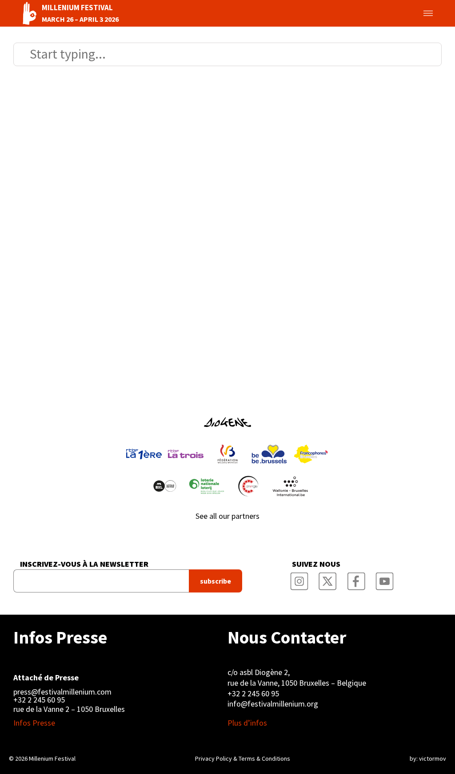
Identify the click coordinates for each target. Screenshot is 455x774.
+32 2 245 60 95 (39, 700)
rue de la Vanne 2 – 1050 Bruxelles (69, 709)
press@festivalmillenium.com (62, 692)
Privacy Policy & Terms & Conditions (242, 758)
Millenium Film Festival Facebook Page (356, 578)
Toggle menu (418, 13)
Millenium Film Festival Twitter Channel (328, 578)
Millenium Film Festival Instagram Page (299, 578)
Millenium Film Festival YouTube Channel (385, 578)
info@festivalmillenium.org (273, 704)
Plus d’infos (247, 723)
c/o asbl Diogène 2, (259, 672)
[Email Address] (101, 580)
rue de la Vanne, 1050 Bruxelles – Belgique (297, 683)
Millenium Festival (52, 758)
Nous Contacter (287, 637)
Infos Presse (60, 637)
